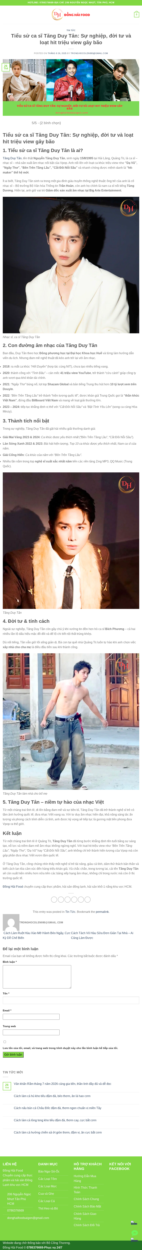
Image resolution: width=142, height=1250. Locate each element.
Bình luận (10, 961)
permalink (102, 911)
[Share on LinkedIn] (87, 900)
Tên (6, 993)
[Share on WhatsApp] (54, 900)
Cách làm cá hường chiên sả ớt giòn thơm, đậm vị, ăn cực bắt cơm (58, 1132)
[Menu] (5, 14)
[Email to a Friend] (74, 900)
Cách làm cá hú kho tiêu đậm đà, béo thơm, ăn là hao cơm (52, 1096)
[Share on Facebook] (61, 900)
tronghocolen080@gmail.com (89, 53)
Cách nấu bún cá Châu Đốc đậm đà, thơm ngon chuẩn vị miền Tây (57, 1108)
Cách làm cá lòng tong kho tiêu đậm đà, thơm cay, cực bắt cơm (55, 1120)
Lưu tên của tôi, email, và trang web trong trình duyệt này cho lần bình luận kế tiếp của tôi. (60, 1048)
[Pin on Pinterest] (81, 900)
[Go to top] (7, 1245)
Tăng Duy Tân (12, 158)
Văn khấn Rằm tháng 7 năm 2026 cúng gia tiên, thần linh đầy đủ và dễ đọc (62, 1083)
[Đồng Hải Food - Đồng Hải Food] (71, 14)
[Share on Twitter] (68, 900)
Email (7, 1010)
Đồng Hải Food (13, 886)
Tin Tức (71, 30)
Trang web (9, 1026)
